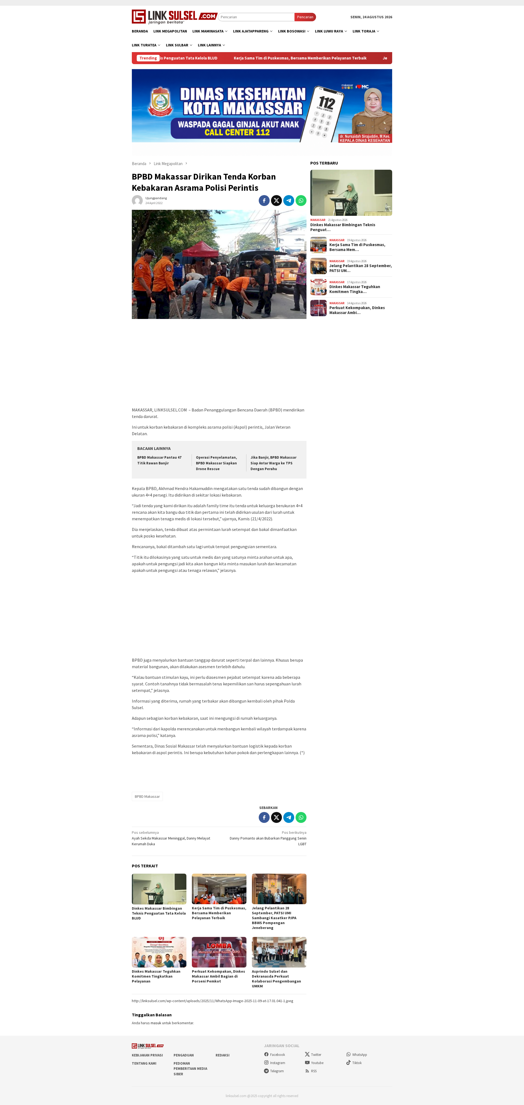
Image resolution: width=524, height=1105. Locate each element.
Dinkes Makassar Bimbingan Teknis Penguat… (342, 227)
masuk (156, 1022)
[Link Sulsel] (175, 16)
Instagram (277, 1063)
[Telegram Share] (288, 200)
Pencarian (305, 16)
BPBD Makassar (147, 796)
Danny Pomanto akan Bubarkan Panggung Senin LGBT (268, 838)
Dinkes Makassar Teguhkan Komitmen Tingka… (354, 289)
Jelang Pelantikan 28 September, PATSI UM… (360, 268)
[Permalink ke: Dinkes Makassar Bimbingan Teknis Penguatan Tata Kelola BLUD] (159, 889)
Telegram (277, 1071)
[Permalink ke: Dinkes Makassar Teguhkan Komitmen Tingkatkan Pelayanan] (159, 952)
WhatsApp (359, 1054)
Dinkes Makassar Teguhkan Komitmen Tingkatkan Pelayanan (156, 976)
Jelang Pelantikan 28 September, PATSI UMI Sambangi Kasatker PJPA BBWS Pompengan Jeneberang (274, 918)
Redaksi (223, 1055)
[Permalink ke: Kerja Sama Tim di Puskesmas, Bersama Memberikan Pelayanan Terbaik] (219, 889)
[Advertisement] (219, 365)
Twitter (316, 1054)
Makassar (317, 220)
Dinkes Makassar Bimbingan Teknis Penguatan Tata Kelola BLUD (159, 913)
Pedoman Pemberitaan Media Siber (190, 1068)
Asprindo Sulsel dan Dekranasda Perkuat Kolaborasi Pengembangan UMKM (276, 978)
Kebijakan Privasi (147, 1055)
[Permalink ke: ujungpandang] (137, 200)
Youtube (317, 1063)
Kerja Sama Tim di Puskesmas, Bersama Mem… (357, 247)
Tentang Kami (144, 1063)
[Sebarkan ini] (264, 200)
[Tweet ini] (276, 200)
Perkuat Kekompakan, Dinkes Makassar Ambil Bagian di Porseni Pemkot (218, 976)
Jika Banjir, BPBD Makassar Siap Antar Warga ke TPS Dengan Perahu (273, 463)
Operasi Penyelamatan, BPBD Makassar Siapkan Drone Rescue (216, 463)
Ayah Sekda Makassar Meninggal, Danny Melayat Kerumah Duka (171, 838)
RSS (314, 1071)
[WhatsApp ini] (301, 200)
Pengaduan (184, 1055)
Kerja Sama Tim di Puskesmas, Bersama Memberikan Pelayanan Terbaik (258, 58)
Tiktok (357, 1063)
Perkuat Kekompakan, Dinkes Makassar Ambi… (357, 310)
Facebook (277, 1054)
